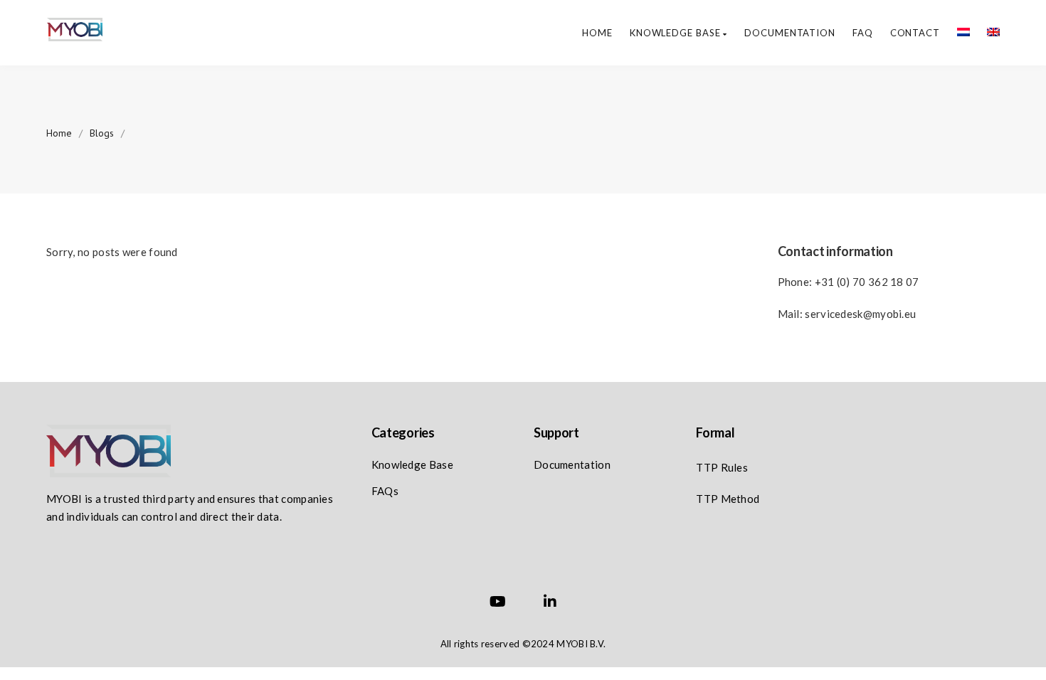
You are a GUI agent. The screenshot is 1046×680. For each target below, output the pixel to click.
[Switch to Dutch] (955, 32)
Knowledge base (677, 32)
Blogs (102, 133)
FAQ (862, 32)
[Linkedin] (550, 603)
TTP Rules (722, 467)
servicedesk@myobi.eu (860, 313)
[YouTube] (498, 603)
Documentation (789, 32)
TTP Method (727, 498)
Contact (915, 32)
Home (597, 32)
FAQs (384, 490)
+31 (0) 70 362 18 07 (867, 281)
